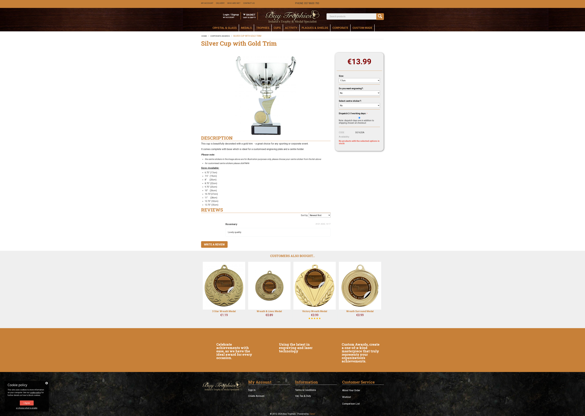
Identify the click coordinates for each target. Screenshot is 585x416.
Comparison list (351, 403)
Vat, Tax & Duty (303, 396)
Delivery (220, 3)
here (247, 163)
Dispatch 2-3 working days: (352, 113)
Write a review (214, 244)
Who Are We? (233, 3)
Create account (256, 396)
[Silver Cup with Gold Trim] (265, 95)
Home (204, 36)
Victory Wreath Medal (314, 311)
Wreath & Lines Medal (269, 311)
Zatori (312, 414)
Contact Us (249, 3)
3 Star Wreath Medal (224, 311)
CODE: (342, 132)
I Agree (27, 403)
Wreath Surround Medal (360, 311)
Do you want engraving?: (351, 88)
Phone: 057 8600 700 (307, 3)
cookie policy (35, 392)
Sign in (251, 390)
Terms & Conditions (305, 390)
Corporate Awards (220, 36)
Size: (341, 76)
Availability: (344, 137)
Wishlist (346, 397)
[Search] (380, 16)
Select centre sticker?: (350, 101)
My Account (207, 3)
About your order (351, 390)
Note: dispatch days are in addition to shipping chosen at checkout (356, 121)
